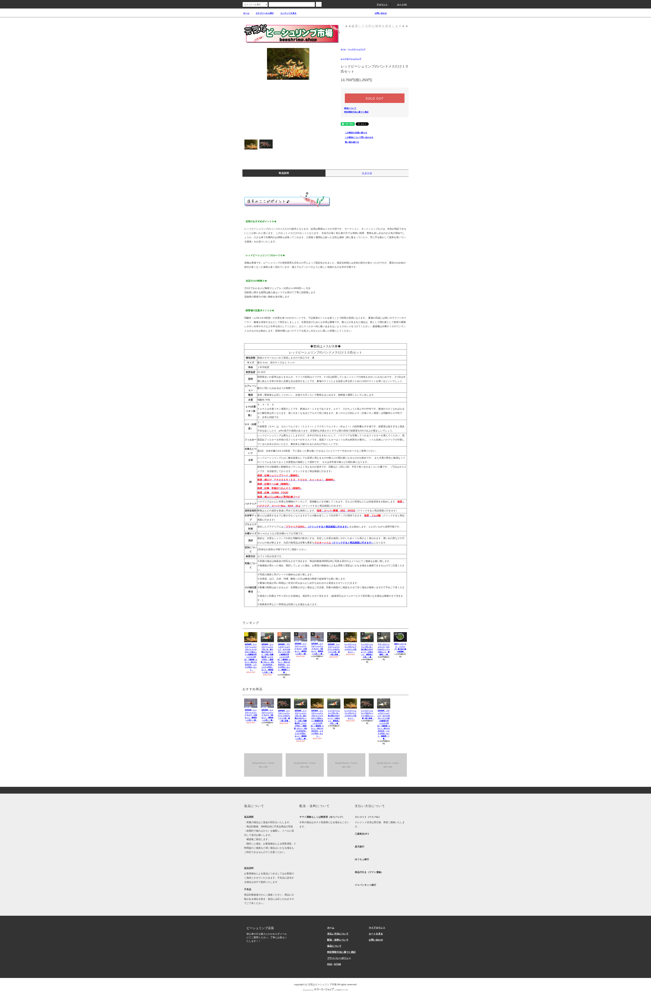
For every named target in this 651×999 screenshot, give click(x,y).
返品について (350, 108)
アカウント (382, 4)
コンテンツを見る (288, 13)
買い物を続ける (352, 142)
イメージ (367, 173)
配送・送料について (338, 939)
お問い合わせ (381, 13)
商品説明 (284, 173)
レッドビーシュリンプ (356, 49)
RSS (329, 964)
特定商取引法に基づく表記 (356, 112)
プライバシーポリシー (339, 958)
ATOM (337, 964)
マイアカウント (377, 927)
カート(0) (402, 4)
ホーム (246, 13)
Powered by (308, 990)
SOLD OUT (375, 98)
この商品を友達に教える (356, 132)
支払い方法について (338, 933)
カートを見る (376, 933)
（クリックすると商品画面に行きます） (316, 526)
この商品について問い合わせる (359, 137)
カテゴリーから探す (265, 13)
